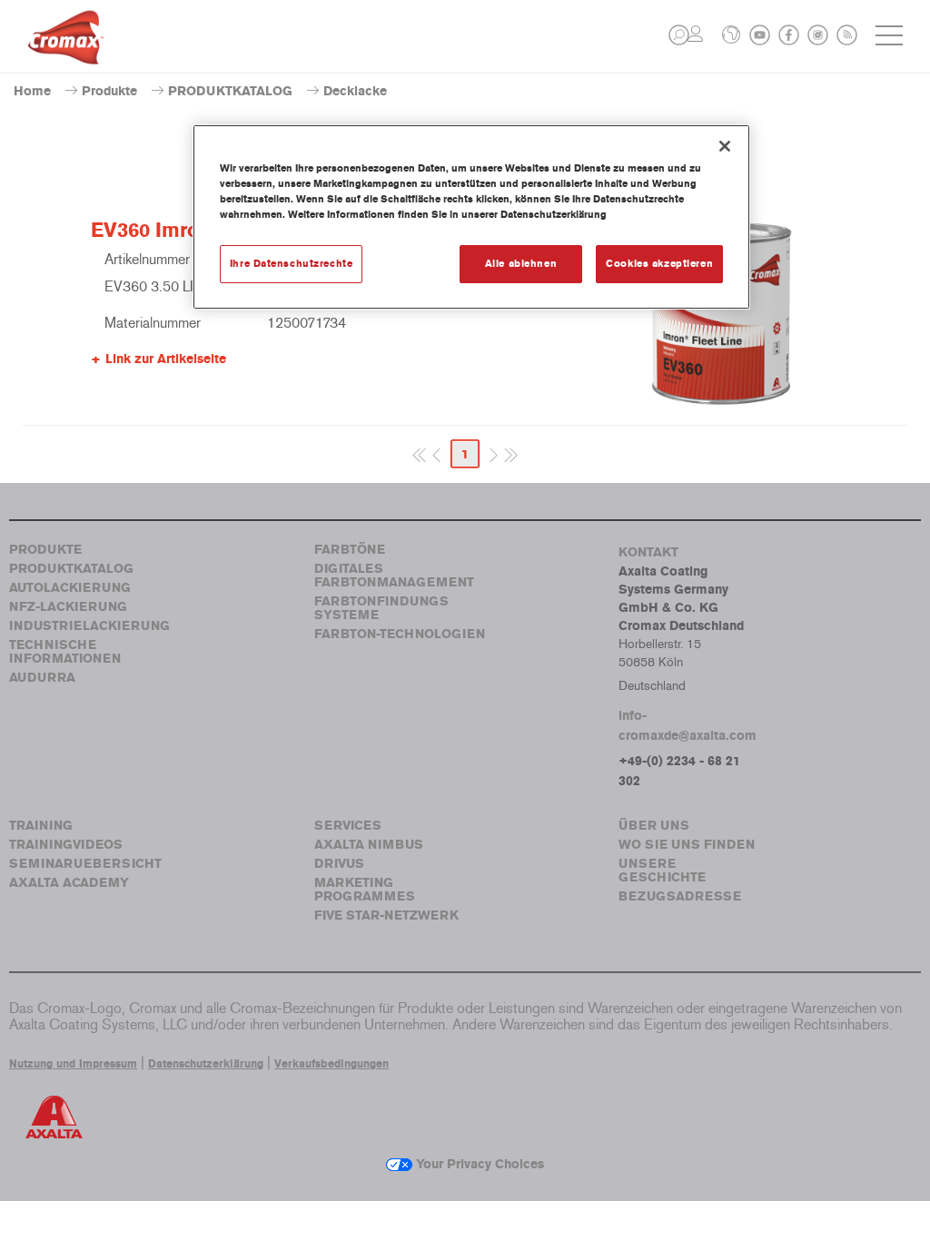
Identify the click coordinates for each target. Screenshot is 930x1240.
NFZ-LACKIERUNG (68, 607)
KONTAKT (648, 552)
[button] (678, 35)
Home (32, 91)
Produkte (109, 91)
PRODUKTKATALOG (230, 91)
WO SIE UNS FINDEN (686, 844)
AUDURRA (42, 677)
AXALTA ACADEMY (69, 883)
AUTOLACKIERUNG (70, 588)
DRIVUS (339, 864)
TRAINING (41, 825)
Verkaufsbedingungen (331, 1064)
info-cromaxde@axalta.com (687, 725)
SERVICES (347, 825)
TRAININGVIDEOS (66, 844)
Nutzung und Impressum (73, 1064)
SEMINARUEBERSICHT (85, 864)
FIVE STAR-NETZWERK (386, 915)
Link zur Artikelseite (165, 359)
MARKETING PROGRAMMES (364, 889)
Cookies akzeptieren (659, 263)
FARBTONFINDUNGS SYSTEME (381, 608)
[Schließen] (725, 146)
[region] (471, 217)
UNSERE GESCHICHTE (662, 870)
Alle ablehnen (521, 263)
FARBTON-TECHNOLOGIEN (399, 634)
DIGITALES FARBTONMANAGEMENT (394, 575)
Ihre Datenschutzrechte (291, 263)
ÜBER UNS (653, 825)
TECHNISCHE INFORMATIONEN (65, 651)
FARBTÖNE (349, 549)
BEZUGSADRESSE (679, 896)
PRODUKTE (45, 549)
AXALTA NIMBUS (368, 844)
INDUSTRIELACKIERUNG (89, 626)
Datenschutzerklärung (205, 1064)
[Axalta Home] (65, 51)
